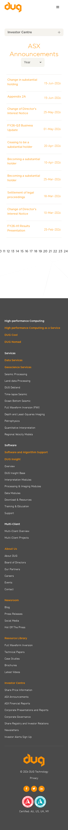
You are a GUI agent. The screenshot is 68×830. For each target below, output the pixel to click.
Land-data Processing (17, 380)
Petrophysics (12, 420)
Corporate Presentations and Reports (26, 710)
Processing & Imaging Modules (23, 486)
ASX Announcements (17, 696)
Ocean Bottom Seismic (18, 400)
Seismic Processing (16, 374)
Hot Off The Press (15, 627)
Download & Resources (18, 499)
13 (12, 251)
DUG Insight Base (15, 473)
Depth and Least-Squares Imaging (25, 414)
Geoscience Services (18, 367)
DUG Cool (11, 334)
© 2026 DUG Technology (34, 771)
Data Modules (12, 493)
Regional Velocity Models (19, 434)
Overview (10, 466)
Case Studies (12, 658)
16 (26, 251)
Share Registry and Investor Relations (27, 723)
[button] (57, 7)
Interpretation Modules (18, 479)
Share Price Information (18, 689)
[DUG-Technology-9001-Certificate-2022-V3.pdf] (28, 802)
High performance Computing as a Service (32, 327)
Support (9, 513)
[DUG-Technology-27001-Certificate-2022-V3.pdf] (40, 802)
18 (35, 251)
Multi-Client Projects (17, 537)
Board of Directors (15, 562)
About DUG (11, 555)
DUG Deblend (12, 387)
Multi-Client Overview (17, 531)
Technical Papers (15, 651)
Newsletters (12, 730)
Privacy (34, 778)
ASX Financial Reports (17, 703)
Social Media (12, 620)
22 (55, 251)
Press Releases (13, 613)
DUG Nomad (13, 341)
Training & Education (17, 506)
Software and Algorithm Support (26, 452)
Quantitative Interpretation (20, 427)
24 (66, 251)
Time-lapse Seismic (16, 394)
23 (60, 251)
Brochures (11, 665)
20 (45, 251)
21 (50, 251)
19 (40, 251)
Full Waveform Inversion (19, 645)
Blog (7, 607)
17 (31, 251)
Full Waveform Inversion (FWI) (22, 407)
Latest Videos (12, 672)
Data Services (13, 360)
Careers (9, 575)
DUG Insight (13, 459)
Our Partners (12, 569)
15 (22, 251)
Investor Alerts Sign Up (18, 736)
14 (17, 251)
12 (8, 251)
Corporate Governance (18, 716)
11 (4, 251)
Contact (9, 589)
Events (8, 582)
